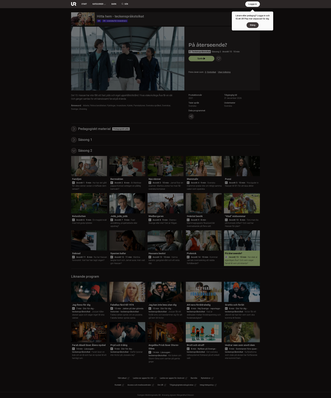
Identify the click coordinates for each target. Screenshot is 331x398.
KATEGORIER (98, 4)
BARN (113, 4)
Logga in (252, 4)
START (84, 4)
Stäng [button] (252, 25)
